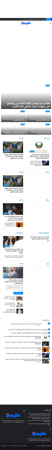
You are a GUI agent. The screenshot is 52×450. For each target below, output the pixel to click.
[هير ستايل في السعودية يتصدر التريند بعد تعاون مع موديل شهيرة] (45, 325)
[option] (26, 109)
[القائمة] (50, 23)
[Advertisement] (26, 9)
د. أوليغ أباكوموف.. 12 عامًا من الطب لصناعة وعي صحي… (9, 304)
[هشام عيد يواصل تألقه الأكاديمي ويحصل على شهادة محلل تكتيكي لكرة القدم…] (26, 96)
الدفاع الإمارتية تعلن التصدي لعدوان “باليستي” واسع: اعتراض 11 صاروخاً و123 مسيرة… (39, 156)
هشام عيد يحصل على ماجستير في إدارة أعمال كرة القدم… (9, 298)
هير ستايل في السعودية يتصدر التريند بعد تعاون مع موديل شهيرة (13, 250)
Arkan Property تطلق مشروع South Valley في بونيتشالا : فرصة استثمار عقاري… (14, 156)
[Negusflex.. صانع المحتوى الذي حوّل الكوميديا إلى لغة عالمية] (38, 128)
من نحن (8, 445)
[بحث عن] (1, 23)
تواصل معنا (21, 445)
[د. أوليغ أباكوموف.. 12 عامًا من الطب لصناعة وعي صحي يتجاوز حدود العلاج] (19, 304)
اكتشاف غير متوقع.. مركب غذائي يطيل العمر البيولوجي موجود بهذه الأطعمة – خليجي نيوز (29, 329)
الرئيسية (25, 445)
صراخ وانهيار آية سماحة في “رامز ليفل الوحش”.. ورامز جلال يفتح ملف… (9, 224)
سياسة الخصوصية (14, 445)
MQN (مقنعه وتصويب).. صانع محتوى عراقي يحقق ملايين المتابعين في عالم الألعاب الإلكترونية (26, 19)
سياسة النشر (3, 445)
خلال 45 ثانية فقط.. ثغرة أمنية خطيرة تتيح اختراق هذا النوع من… (39, 238)
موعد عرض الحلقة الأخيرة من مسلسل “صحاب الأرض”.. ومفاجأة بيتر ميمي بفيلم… (14, 218)
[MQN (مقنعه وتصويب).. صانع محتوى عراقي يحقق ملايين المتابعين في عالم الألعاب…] (13, 128)
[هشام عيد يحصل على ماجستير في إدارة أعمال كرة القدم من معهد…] (38, 115)
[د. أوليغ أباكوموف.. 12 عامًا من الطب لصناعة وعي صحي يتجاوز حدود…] (13, 115)
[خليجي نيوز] (26, 23)
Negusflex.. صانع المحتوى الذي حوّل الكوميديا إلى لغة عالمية (9, 311)
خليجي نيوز (38, 445)
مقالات (47, 85)
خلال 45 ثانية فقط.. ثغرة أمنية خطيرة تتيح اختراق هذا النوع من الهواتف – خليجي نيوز (30, 333)
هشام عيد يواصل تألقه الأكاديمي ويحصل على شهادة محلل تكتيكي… (14, 281)
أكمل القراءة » (18, 293)
